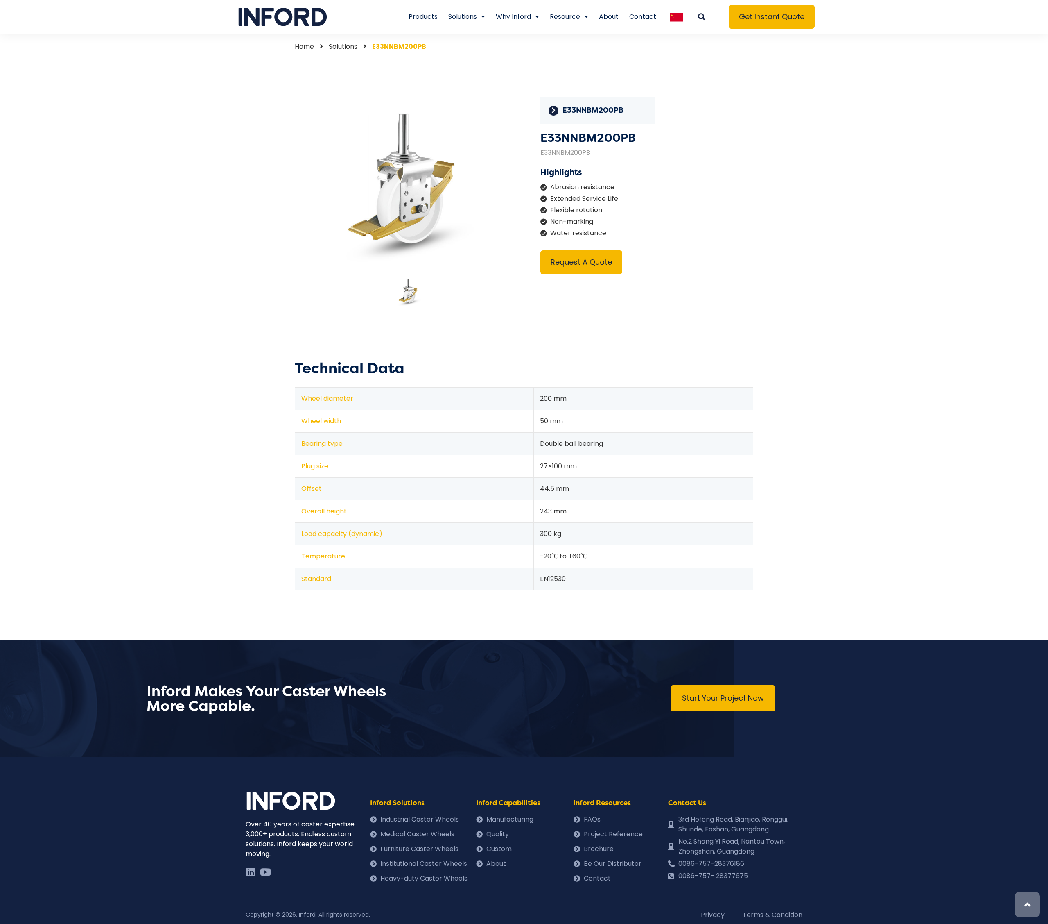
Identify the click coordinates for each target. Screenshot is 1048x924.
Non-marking (571, 221)
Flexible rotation (576, 210)
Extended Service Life (584, 198)
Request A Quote (581, 262)
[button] (772, 17)
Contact (642, 16)
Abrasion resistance (582, 187)
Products (423, 16)
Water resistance (578, 233)
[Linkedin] (250, 872)
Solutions (462, 16)
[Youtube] (265, 872)
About (609, 16)
